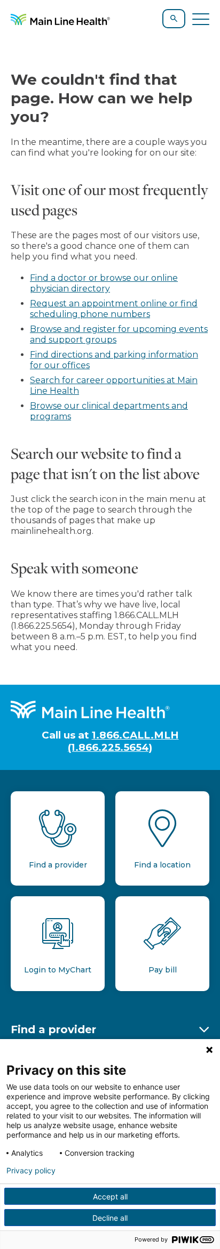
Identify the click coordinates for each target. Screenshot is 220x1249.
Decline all (110, 1217)
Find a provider (53, 1029)
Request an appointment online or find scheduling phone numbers (114, 308)
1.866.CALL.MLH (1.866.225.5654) (123, 741)
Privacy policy (31, 1170)
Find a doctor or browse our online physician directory (104, 283)
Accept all (110, 1196)
